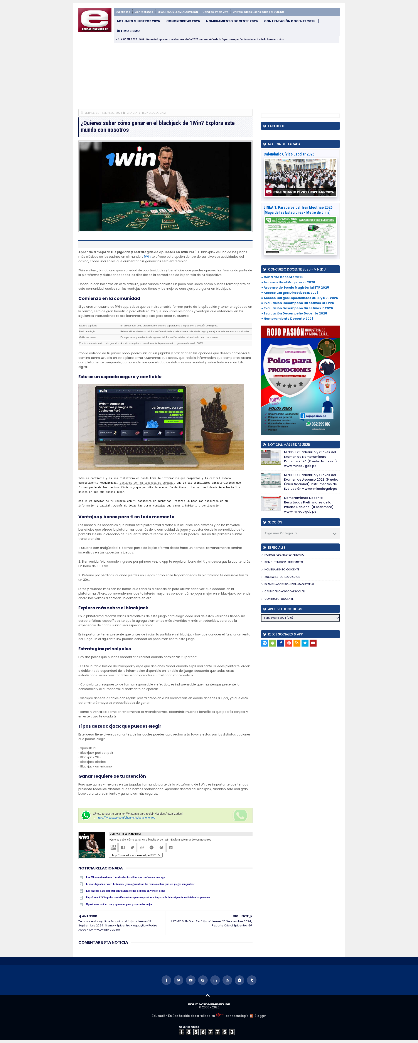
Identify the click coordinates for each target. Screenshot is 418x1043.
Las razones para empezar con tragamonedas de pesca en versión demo (125, 890)
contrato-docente (279, 599)
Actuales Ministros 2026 (138, 21)
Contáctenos (144, 12)
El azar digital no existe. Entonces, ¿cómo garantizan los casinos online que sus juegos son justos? (140, 884)
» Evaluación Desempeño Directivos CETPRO (297, 303)
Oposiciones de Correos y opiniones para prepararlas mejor (119, 904)
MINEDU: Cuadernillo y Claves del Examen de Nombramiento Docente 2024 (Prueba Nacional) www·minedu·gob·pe (310, 459)
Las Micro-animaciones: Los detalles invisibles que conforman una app (125, 877)
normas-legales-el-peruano (284, 555)
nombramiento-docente (282, 569)
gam (163, 113)
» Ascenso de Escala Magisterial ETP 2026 (295, 287)
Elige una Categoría (281, 533)
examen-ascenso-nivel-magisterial (289, 584)
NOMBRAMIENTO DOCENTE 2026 (232, 21)
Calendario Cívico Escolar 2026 (289, 154)
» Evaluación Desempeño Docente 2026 (294, 313)
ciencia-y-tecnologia (142, 113)
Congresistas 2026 (183, 21)
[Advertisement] (209, 75)
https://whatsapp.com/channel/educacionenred (126, 817)
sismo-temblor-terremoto (284, 562)
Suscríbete (123, 12)
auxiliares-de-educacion (282, 577)
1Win (147, 256)
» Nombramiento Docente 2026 (287, 318)
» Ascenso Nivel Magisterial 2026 (288, 282)
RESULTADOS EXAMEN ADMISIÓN (178, 12)
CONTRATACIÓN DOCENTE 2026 (289, 21)
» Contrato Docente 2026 (282, 277)
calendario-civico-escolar (285, 591)
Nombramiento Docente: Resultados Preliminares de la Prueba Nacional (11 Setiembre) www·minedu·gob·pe (309, 505)
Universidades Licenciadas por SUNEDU (258, 12)
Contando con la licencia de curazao (146, 483)
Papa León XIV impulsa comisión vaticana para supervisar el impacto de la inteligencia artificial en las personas (148, 897)
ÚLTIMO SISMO (128, 31)
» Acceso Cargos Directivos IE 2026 (290, 293)
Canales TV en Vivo (215, 12)
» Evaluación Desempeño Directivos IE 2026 (297, 308)
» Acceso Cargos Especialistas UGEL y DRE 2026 (299, 298)
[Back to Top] (208, 995)
